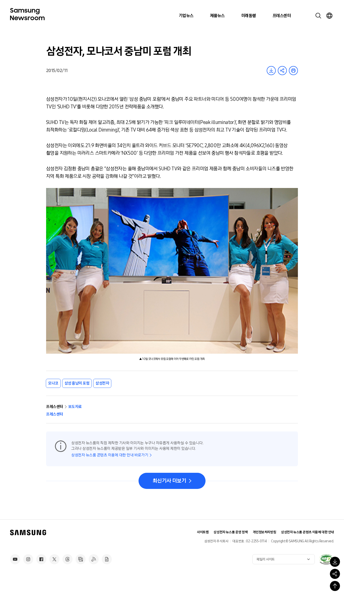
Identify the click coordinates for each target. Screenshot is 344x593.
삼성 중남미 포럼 (77, 383)
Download (271, 70)
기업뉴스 (186, 15)
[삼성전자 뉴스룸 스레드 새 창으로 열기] (67, 559)
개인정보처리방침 (264, 532)
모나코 (53, 383)
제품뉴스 (217, 15)
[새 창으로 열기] (326, 559)
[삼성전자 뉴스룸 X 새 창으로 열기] (54, 559)
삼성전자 (102, 383)
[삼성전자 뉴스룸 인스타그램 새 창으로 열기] (28, 559)
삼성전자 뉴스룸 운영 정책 (231, 532)
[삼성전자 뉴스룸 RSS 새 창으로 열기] (94, 559)
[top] (335, 586)
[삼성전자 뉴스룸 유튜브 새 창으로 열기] (15, 559)
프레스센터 (281, 15)
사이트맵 (203, 532)
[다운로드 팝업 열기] (335, 562)
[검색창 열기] (318, 15)
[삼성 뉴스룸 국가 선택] (329, 15)
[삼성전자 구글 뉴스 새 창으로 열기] (107, 559)
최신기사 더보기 (169, 481)
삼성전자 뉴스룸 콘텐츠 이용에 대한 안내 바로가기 (109, 455)
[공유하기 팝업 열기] (335, 574)
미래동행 (248, 15)
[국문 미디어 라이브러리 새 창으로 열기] (81, 559)
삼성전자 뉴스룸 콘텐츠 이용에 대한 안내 (307, 532)
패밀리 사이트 (266, 559)
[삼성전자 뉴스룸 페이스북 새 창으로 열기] (41, 559)
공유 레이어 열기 (282, 70)
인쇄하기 (293, 70)
